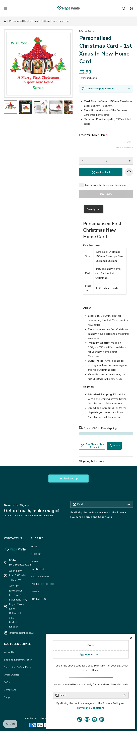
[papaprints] (68, 8)
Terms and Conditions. (114, 185)
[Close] (131, 638)
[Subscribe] (129, 504)
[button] (131, 8)
